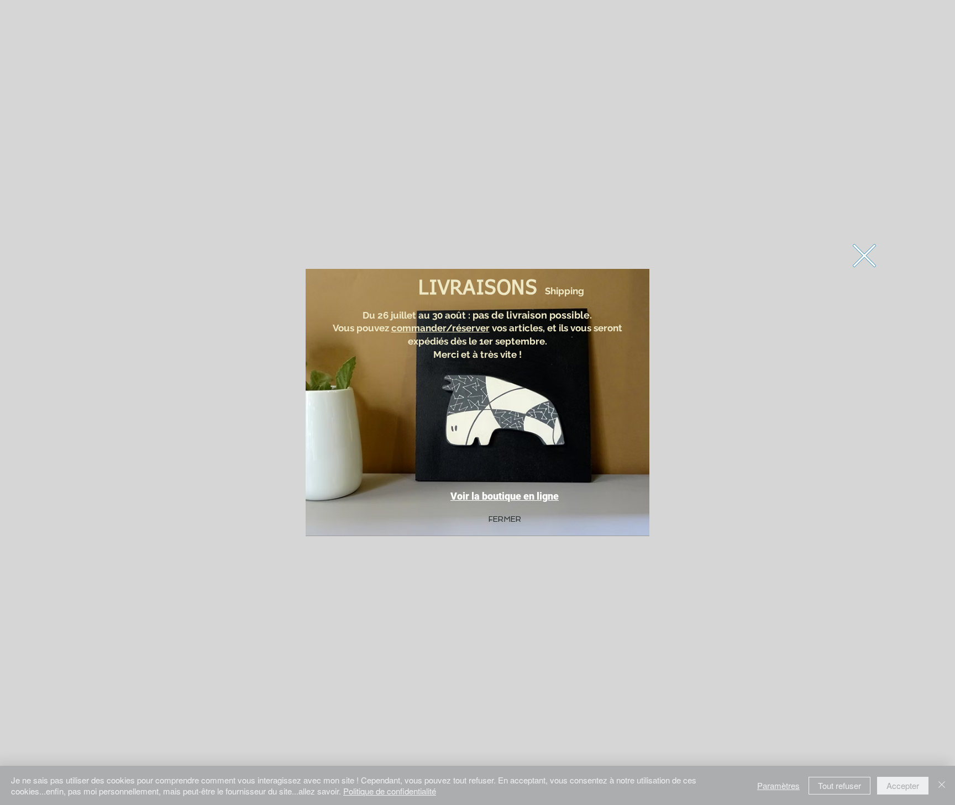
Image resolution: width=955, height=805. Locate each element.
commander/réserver (440, 327)
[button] (864, 255)
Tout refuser (839, 785)
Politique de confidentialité (389, 791)
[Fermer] (941, 785)
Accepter (902, 785)
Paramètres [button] (778, 785)
